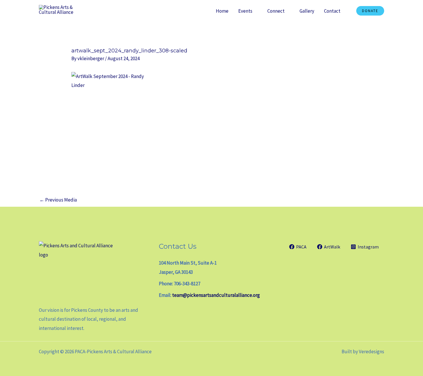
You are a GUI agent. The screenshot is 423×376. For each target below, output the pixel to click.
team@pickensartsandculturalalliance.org (216, 295)
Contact (332, 11)
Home (222, 11)
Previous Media (58, 200)
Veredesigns (371, 351)
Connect (276, 11)
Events (245, 11)
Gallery (307, 11)
